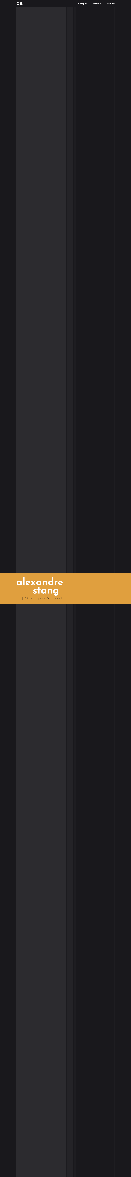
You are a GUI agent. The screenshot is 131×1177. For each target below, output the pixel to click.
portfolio (97, 4)
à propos (82, 4)
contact (111, 4)
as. (19, 3)
